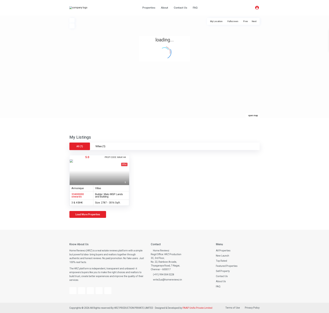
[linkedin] (99, 290)
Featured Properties (226, 266)
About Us (221, 281)
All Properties (223, 250)
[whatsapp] (107, 290)
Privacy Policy (252, 307)
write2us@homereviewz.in (167, 279)
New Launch (222, 255)
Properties (148, 7)
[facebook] (72, 290)
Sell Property (223, 271)
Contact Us (180, 7)
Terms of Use (232, 307)
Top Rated (221, 260)
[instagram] (90, 290)
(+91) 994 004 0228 (163, 274)
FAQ (195, 7)
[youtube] (81, 290)
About (164, 7)
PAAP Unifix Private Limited (197, 307)
